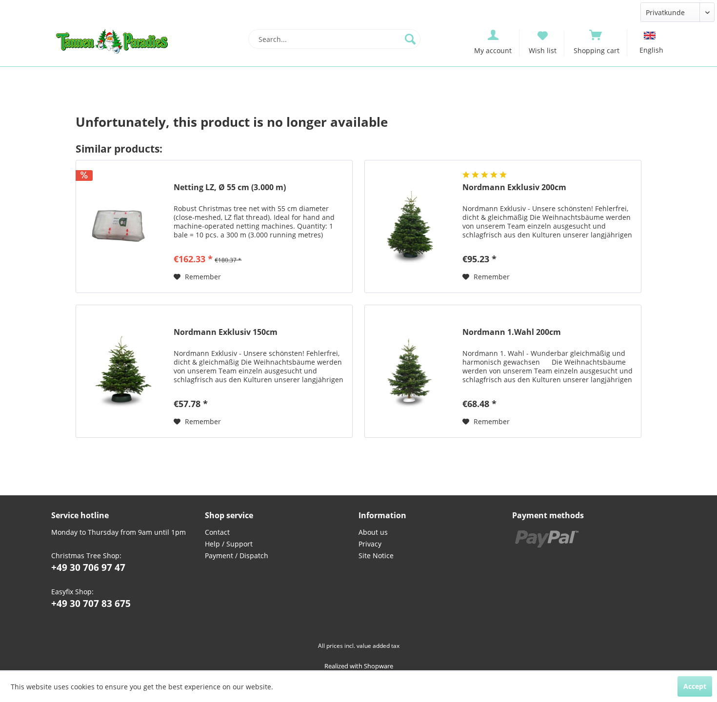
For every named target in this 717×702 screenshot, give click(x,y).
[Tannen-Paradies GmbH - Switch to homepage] (112, 41)
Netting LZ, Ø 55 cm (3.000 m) (230, 187)
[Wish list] (543, 34)
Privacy (369, 543)
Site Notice (376, 555)
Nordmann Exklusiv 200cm (514, 187)
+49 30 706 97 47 (88, 567)
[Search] (410, 39)
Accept (694, 686)
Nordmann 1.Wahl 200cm (511, 332)
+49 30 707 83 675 (91, 603)
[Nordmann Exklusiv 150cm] (122, 371)
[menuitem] (334, 39)
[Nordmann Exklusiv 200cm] (411, 226)
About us (373, 532)
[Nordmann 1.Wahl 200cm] (411, 371)
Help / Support (229, 543)
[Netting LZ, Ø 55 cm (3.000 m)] (122, 226)
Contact (217, 532)
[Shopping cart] (596, 33)
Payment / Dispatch (236, 555)
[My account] (493, 33)
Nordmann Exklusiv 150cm (226, 332)
